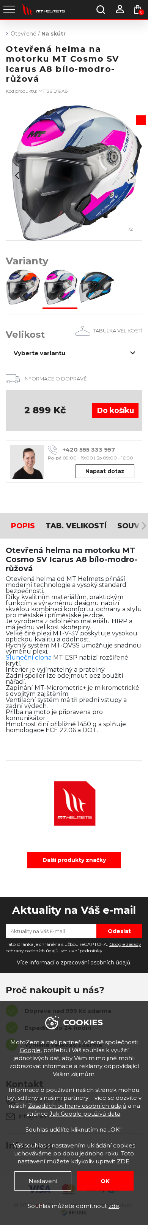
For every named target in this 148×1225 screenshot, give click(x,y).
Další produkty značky (74, 860)
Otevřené (23, 33)
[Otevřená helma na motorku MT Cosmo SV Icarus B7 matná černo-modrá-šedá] (96, 288)
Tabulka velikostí (117, 331)
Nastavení (42, 1181)
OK (105, 1181)
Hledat (100, 9)
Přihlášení (119, 9)
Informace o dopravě (55, 379)
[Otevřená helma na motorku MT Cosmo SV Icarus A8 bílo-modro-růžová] (60, 288)
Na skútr (53, 33)
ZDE (123, 1161)
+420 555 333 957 (89, 449)
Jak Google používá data (84, 1113)
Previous (16, 175)
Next (131, 175)
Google (30, 1050)
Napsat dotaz (104, 471)
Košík (141, 12)
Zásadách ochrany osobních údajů (77, 1105)
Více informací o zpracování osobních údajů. (74, 962)
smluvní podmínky (81, 950)
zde (114, 1205)
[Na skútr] (74, 173)
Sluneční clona (29, 657)
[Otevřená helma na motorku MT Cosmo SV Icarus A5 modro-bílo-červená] (23, 288)
